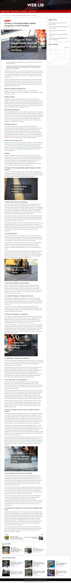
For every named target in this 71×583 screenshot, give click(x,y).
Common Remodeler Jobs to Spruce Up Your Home (39, 550)
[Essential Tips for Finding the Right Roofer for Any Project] (6, 572)
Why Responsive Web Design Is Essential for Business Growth (17, 564)
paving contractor (23, 147)
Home (34, 561)
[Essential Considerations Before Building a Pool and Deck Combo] (28, 564)
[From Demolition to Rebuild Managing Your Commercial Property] (28, 572)
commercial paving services (15, 142)
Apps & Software (15, 11)
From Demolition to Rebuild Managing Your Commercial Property (39, 572)
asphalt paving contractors (17, 400)
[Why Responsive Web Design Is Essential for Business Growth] (6, 564)
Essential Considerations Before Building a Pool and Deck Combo (38, 564)
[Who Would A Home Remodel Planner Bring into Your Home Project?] (6, 550)
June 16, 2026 (59, 566)
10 (55, 54)
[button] (69, 11)
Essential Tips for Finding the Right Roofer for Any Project (17, 572)
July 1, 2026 (14, 566)
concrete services (11, 116)
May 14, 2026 (36, 575)
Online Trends (23, 11)
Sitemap (46, 581)
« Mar (50, 63)
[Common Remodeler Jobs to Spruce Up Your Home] (28, 550)
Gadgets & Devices (5, 11)
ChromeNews (39, 579)
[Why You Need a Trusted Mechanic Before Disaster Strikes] (51, 572)
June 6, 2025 (14, 552)
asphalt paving (20, 71)
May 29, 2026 (14, 574)
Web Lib (35, 5)
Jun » (68, 63)
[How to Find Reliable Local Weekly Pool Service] (51, 564)
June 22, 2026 (36, 566)
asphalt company (13, 85)
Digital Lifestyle (32, 11)
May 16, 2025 (36, 552)
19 (61, 57)
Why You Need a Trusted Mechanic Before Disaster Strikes (61, 572)
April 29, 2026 (59, 575)
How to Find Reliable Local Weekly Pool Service (61, 564)
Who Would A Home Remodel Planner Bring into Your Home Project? (16, 550)
